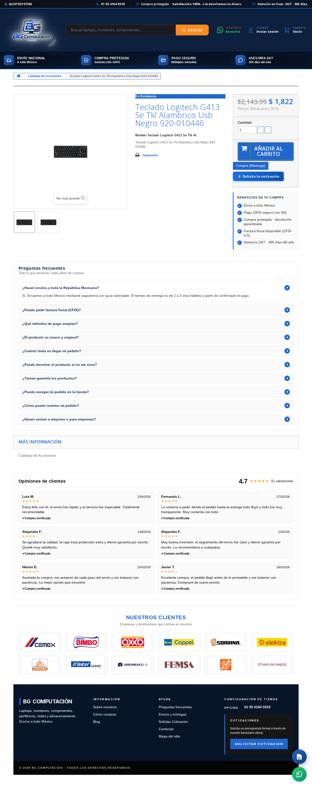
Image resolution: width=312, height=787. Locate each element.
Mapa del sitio (169, 736)
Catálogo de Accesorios (44, 76)
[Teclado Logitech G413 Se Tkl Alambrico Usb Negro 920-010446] (24, 222)
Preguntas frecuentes (175, 707)
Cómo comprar (104, 714)
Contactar (166, 729)
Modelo (140, 135)
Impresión (150, 155)
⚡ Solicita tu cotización (258, 176)
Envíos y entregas (172, 714)
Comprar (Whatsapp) (250, 166)
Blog (96, 722)
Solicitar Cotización (173, 722)
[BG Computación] (32, 30)
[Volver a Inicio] (18, 76)
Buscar (195, 30)
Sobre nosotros (105, 707)
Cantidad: (245, 122)
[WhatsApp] (299, 774)
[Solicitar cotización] (299, 756)
